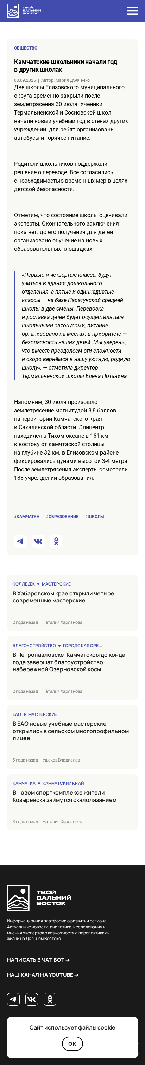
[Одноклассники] (50, 999)
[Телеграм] (13, 999)
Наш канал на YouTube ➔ (43, 975)
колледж (24, 584)
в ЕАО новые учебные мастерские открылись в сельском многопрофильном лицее (71, 731)
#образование (62, 516)
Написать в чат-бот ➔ (38, 959)
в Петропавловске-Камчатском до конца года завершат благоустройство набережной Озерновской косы (69, 662)
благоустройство (34, 645)
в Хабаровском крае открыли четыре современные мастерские (63, 597)
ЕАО (17, 714)
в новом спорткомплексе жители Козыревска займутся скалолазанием (64, 796)
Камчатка (24, 783)
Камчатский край (63, 783)
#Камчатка (26, 516)
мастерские (56, 584)
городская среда (84, 645)
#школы (94, 516)
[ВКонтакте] (31, 999)
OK (72, 1044)
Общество (25, 48)
